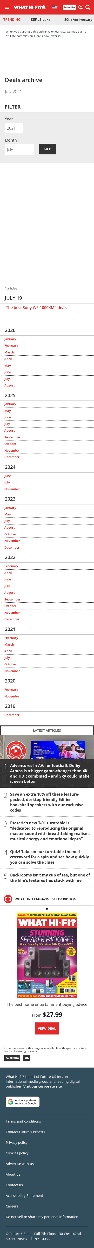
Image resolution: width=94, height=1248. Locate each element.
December (12, 457)
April (8, 359)
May (7, 365)
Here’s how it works (47, 36)
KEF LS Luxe (40, 19)
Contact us (14, 1185)
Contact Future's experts (25, 1132)
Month (11, 140)
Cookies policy (17, 1153)
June (7, 372)
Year (9, 119)
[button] (87, 7)
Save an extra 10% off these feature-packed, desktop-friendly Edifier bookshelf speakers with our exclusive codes (46, 802)
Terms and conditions (23, 1121)
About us (13, 1174)
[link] (45, 899)
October (10, 443)
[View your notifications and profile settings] (43, 7)
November (12, 450)
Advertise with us (20, 1163)
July (7, 379)
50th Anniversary (78, 19)
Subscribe (69, 7)
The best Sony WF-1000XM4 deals (36, 307)
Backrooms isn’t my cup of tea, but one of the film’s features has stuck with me (50, 877)
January (10, 339)
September (12, 437)
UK (27, 1058)
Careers (12, 1206)
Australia (12, 1058)
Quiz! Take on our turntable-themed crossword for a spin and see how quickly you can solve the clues (49, 857)
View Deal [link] (47, 1028)
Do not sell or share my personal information (42, 1216)
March (9, 352)
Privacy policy (16, 1142)
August (9, 385)
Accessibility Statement (24, 1195)
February (11, 345)
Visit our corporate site (42, 1086)
